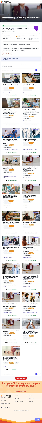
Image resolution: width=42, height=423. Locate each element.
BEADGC (6, 59)
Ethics (11, 92)
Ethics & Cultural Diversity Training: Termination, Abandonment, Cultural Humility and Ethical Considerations (30, 276)
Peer (5, 177)
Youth (30, 120)
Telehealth (25, 177)
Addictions (37, 293)
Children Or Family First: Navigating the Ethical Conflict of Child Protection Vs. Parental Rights (30, 305)
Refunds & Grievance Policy (5, 403)
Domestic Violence (7, 149)
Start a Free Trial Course (21, 391)
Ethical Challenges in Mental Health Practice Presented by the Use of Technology (30, 168)
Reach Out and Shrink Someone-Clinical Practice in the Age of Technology (30, 196)
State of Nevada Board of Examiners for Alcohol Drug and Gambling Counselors (15, 29)
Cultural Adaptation (7, 205)
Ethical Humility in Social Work (29, 222)
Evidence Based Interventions (8, 176)
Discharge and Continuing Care (28, 149)
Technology (25, 205)
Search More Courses (21, 378)
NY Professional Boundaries (28, 257)
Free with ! (12, 95)
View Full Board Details (7, 53)
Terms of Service (4, 399)
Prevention (25, 120)
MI (15, 176)
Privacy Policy (3, 400)
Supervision (6, 92)
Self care (25, 286)
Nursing (37, 99)
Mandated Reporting (30, 312)
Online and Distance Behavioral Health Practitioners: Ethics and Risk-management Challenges (10, 305)
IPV (18, 149)
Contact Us (3, 404)
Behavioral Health (16, 74)
